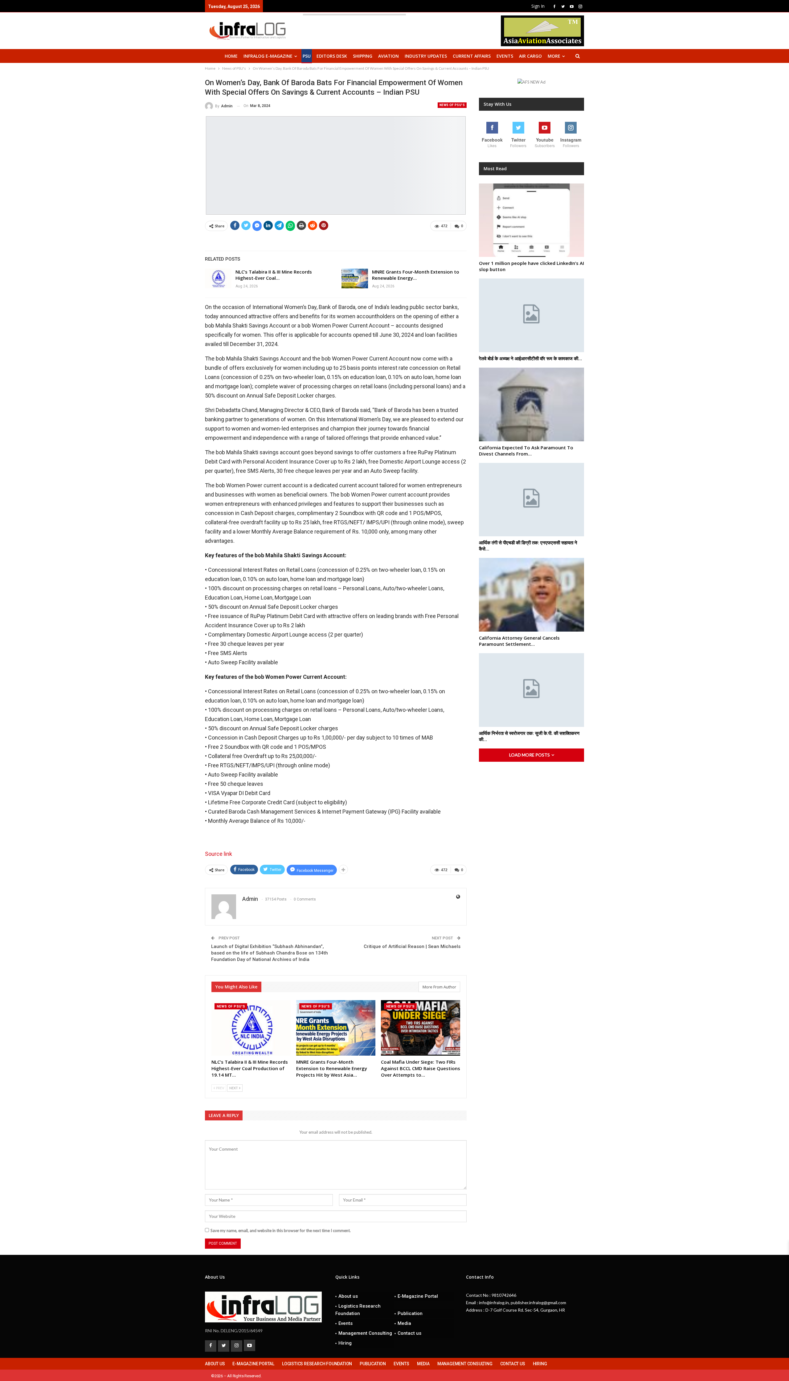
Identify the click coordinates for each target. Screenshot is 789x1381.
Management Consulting (365, 1333)
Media (404, 1323)
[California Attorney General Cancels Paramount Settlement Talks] (531, 595)
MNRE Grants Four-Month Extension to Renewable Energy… (415, 275)
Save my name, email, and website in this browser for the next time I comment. (281, 1230)
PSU (307, 56)
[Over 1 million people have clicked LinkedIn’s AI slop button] (531, 220)
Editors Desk (332, 56)
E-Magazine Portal (418, 1296)
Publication (410, 1313)
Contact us (409, 1333)
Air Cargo (530, 56)
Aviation (388, 56)
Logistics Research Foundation (358, 1309)
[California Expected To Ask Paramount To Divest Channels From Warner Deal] (531, 404)
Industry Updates (426, 56)
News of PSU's (452, 105)
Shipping (362, 56)
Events (505, 56)
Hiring (345, 1343)
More (554, 56)
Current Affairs (472, 56)
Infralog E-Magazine (267, 56)
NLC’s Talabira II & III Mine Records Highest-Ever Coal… (273, 275)
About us (348, 1296)
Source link (218, 854)
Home (231, 56)
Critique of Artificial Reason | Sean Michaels (412, 946)
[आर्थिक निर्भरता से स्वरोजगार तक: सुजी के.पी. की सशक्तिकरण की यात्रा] (531, 690)
